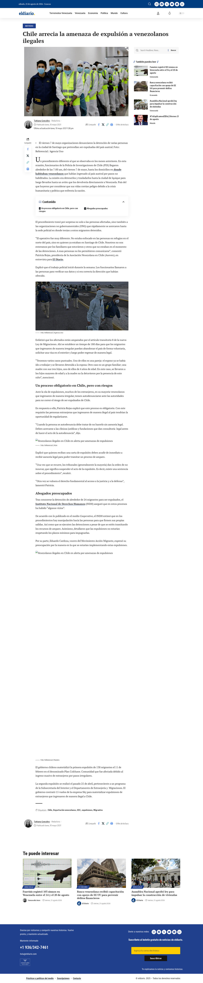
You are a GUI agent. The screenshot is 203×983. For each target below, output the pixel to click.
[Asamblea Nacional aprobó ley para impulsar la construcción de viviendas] (141, 104)
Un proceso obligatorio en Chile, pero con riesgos (58, 209)
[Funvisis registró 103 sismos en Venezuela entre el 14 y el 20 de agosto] (141, 71)
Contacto (77, 978)
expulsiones (87, 810)
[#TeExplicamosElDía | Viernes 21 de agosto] (141, 120)
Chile (50, 810)
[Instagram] (156, 4)
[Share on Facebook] (99, 124)
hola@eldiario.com (28, 954)
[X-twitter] (167, 4)
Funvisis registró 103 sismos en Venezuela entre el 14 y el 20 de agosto (164, 70)
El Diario (58, 259)
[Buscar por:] (153, 50)
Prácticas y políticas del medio (40, 978)
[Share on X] (103, 124)
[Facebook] (162, 4)
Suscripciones (63, 978)
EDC (79, 810)
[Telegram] (177, 4)
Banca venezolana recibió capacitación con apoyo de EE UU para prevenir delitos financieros (100, 895)
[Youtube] (172, 4)
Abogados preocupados (97, 208)
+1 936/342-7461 (34, 947)
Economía (153, 95)
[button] (149, 4)
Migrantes (98, 810)
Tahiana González (42, 120)
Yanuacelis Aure (34, 900)
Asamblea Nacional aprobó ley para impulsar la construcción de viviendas (163, 104)
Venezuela (154, 77)
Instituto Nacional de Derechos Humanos (60, 503)
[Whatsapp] (182, 4)
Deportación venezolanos (64, 810)
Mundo (29, 26)
